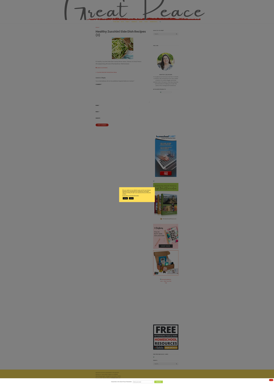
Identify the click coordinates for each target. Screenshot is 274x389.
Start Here (116, 21)
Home (140, 21)
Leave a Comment (102, 68)
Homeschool (153, 21)
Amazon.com (114, 378)
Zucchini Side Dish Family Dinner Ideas (107, 72)
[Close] (271, 380)
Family (127, 21)
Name (97, 105)
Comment (99, 84)
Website (98, 118)
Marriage (134, 21)
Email (97, 111)
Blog (122, 21)
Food (146, 21)
